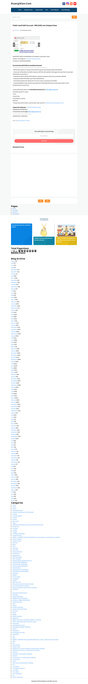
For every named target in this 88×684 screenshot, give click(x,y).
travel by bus (16, 659)
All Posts (14, 212)
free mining (15, 553)
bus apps (15, 528)
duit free (14, 543)
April (12, 276)
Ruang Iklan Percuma (18, 632)
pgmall (14, 615)
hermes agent (16, 577)
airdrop (14, 519)
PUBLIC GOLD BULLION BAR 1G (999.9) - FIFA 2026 (26, 620)
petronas (15, 611)
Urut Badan (15, 667)
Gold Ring (15, 573)
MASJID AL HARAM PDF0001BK (21, 600)
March (13, 278)
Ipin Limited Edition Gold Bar (20, 586)
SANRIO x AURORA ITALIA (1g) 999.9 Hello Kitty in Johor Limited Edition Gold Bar (66, 240)
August (13, 261)
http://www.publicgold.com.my (55, 103)
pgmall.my (15, 618)
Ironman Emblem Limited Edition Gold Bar (24, 588)
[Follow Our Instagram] (67, 3)
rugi (13, 636)
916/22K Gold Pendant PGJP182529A (22, 512)
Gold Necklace (16, 568)
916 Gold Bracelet (17, 510)
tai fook (14, 656)
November (14, 272)
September (14, 287)
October (13, 274)
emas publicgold (17, 552)
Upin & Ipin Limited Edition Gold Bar (22, 663)
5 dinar (14, 509)
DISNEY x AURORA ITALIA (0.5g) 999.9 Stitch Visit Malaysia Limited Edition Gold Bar (36, 537)
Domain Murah (16, 541)
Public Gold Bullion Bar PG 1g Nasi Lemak (24, 622)
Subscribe (44, 141)
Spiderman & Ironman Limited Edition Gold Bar (26, 650)
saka (13, 638)
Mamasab (15, 595)
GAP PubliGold (16, 559)
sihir (13, 643)
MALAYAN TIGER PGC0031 (19, 593)
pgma (14, 613)
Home (19, 10)
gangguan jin (16, 555)
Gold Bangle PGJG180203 (19, 562)
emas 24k (15, 548)
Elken (14, 544)
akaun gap (15, 521)
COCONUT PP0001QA (18, 534)
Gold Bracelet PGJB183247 (20, 564)
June (12, 265)
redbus (14, 629)
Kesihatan (15, 589)
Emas (14, 546)
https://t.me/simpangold (33, 59)
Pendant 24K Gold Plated (19, 609)
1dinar (14, 507)
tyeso (14, 661)
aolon (14, 523)
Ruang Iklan (15, 631)
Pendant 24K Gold (17, 607)
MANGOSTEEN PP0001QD (19, 598)
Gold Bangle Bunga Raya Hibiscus (22, 561)
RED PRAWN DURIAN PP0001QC (21, 627)
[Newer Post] (40, 201)
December (14, 270)
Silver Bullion (16, 645)
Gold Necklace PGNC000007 (20, 571)
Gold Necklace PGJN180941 (20, 570)
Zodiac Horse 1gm (17, 677)
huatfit (14, 580)
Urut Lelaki (15, 672)
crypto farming (16, 536)
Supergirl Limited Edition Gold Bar (22, 654)
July (12, 263)
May (12, 267)
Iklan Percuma (16, 582)
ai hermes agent (17, 516)
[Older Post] (47, 201)
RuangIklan (15, 634)
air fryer (14, 518)
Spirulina (15, 652)
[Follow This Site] (71, 3)
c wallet (14, 530)
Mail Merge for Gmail (24, 121)
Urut (13, 665)
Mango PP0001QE (17, 597)
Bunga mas (15, 527)
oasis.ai (14, 606)
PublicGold (15, 624)
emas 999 (15, 550)
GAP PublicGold (16, 557)
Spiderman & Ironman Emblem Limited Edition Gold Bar (28, 649)
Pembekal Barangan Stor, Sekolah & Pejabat (21, 226)
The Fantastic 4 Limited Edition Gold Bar (24, 658)
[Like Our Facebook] (63, 3)
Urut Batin (15, 670)
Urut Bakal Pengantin (18, 668)
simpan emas (16, 647)
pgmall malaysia (17, 616)
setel (13, 641)
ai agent (14, 514)
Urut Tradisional (17, 674)
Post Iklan (15, 210)
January (13, 304)
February (13, 302)
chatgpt (14, 532)
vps (13, 676)
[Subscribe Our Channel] (75, 3)
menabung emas (17, 602)
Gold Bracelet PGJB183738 (20, 566)
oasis (13, 604)
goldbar (14, 575)
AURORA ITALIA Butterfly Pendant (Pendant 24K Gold (43, 239)
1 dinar (14, 505)
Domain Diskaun (17, 539)
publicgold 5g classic (18, 625)
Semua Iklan (15, 214)
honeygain (15, 579)
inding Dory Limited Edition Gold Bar (23, 584)
